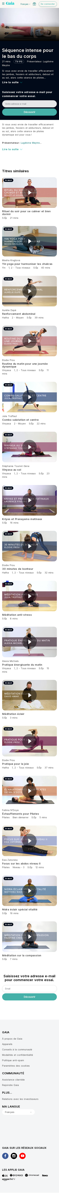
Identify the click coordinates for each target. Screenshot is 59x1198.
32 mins (49, 572)
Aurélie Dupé (9, 310)
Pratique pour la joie (15, 763)
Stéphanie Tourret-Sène (16, 466)
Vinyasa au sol (11, 469)
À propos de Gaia (12, 1038)
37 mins (49, 767)
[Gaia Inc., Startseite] (10, 3)
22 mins (41, 423)
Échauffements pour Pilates (20, 813)
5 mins (43, 817)
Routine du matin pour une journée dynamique (25, 365)
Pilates (6, 817)
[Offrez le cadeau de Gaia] (34, 3)
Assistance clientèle (13, 1079)
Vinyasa (6, 370)
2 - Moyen (18, 317)
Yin (3, 267)
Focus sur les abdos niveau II (21, 863)
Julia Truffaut (9, 416)
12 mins (40, 867)
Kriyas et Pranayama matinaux (22, 519)
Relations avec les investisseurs (20, 1099)
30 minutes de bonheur (17, 568)
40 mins (45, 267)
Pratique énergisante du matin (22, 664)
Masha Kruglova (11, 260)
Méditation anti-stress (17, 614)
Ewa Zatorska (10, 859)
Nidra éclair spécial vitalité (20, 909)
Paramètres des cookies (16, 1065)
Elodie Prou (8, 360)
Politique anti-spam (13, 1060)
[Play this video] (29, 192)
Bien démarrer (21, 817)
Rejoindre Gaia (10, 1085)
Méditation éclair (13, 713)
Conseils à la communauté (17, 1049)
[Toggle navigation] (3, 3)
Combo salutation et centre (20, 419)
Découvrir (29, 112)
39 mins (39, 317)
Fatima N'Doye (10, 810)
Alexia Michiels (10, 661)
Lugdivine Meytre (30, 142)
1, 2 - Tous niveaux (19, 267)
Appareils (7, 1044)
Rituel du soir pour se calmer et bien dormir (26, 213)
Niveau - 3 (19, 867)
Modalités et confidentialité (17, 1054)
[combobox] (18, 1112)
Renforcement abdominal (18, 313)
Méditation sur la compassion (21, 955)
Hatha (5, 317)
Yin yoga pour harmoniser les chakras (27, 263)
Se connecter (48, 4)
